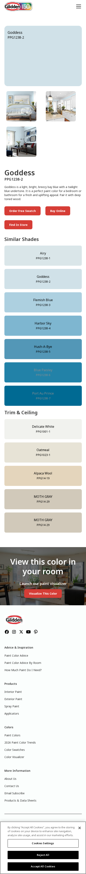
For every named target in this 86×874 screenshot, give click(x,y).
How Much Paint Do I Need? (23, 670)
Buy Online (57, 211)
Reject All (43, 855)
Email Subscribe (14, 793)
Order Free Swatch (22, 211)
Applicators (11, 713)
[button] (78, 6)
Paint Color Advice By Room (22, 663)
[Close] (79, 827)
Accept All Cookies (43, 866)
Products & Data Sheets (20, 800)
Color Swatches (14, 750)
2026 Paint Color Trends (20, 742)
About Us (10, 779)
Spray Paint (11, 706)
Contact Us (11, 786)
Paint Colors (12, 735)
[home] (18, 6)
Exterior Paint (13, 699)
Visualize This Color (43, 593)
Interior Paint (13, 692)
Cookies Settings (43, 843)
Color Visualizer (14, 757)
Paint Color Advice (16, 655)
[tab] (23, 106)
